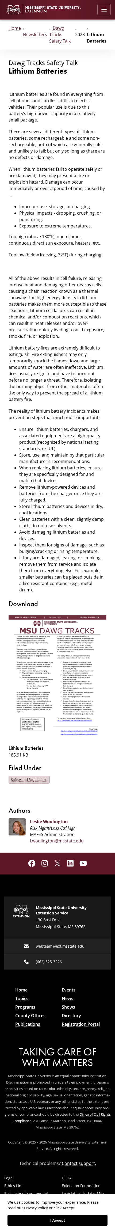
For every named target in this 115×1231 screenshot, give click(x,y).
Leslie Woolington (49, 822)
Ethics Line (14, 1185)
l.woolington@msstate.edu (57, 841)
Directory (71, 1016)
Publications (27, 1024)
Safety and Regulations (29, 779)
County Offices (30, 1016)
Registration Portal (81, 1024)
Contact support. (79, 1163)
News (67, 998)
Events (68, 990)
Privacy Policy (36, 1207)
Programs (25, 1007)
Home (15, 28)
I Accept (57, 1220)
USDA (67, 1177)
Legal (9, 1177)
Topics (21, 998)
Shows (68, 1007)
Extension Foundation (81, 1185)
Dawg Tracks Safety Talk (60, 34)
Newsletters (35, 34)
